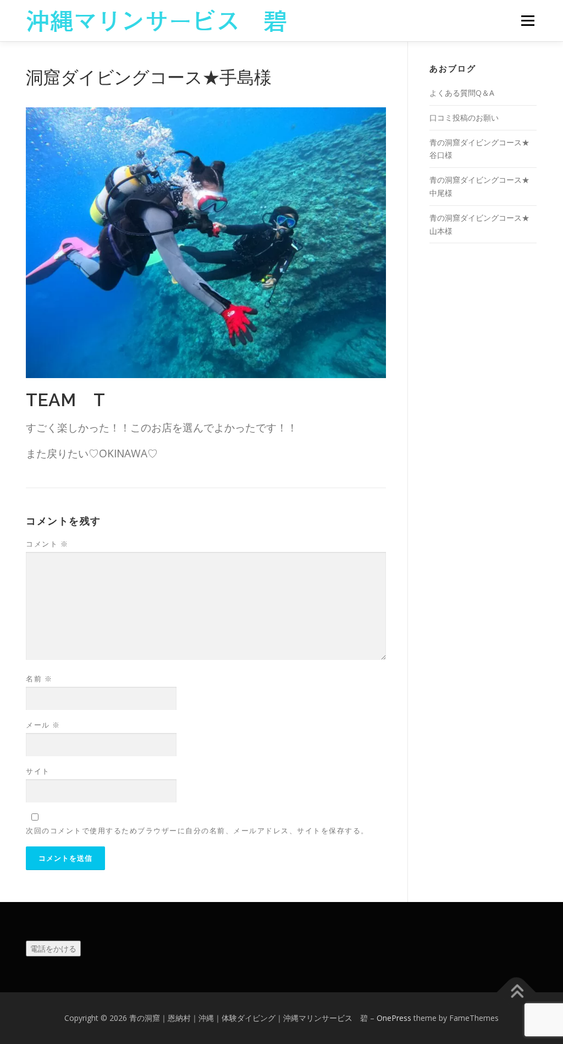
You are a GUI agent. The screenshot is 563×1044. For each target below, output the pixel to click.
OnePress (394, 1018)
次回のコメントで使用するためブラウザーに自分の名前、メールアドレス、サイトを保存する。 (197, 830)
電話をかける (53, 948)
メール (43, 725)
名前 (39, 679)
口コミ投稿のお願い (464, 117)
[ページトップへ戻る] (516, 992)
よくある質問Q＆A (461, 93)
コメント (47, 544)
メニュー (527, 20)
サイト (38, 771)
